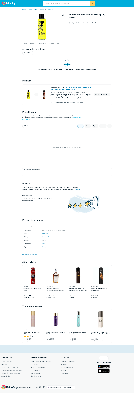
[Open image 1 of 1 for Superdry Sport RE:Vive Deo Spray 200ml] (41, 27)
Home (24, 9)
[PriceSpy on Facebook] (40, 387)
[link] (67, 94)
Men (43, 243)
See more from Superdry (29, 254)
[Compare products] (63, 15)
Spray (44, 247)
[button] (27, 53)
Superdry (45, 233)
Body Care (41, 9)
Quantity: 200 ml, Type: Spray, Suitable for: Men (83, 23)
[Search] (92, 3)
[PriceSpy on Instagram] (44, 387)
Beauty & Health (32, 9)
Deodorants (49, 9)
